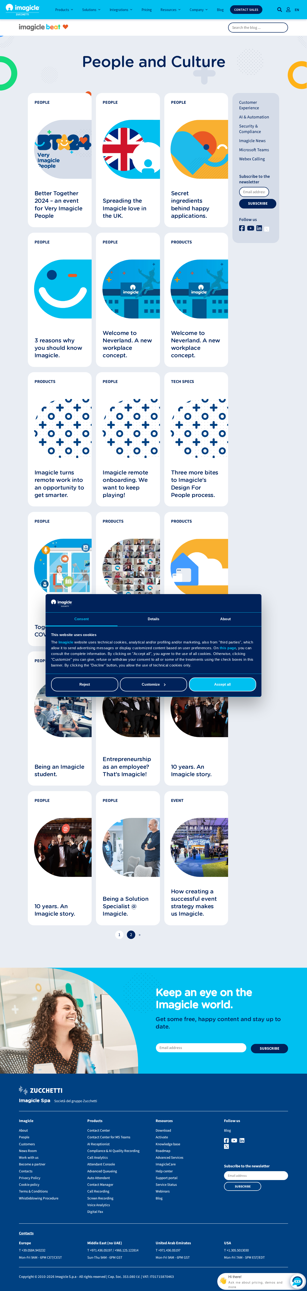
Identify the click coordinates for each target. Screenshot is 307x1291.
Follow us (248, 219)
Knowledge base (168, 1143)
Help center (164, 1171)
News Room (28, 1150)
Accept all (222, 684)
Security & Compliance (250, 129)
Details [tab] (153, 619)
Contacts (25, 1171)
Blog (159, 1198)
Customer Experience (249, 105)
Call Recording (98, 1191)
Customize (151, 684)
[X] (266, 228)
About (23, 1130)
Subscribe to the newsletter (254, 179)
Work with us (28, 1157)
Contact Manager (100, 1184)
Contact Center (98, 1130)
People (24, 1137)
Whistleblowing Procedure (38, 1198)
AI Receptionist (98, 1143)
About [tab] (225, 619)
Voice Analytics (98, 1205)
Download (163, 1130)
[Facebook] (242, 228)
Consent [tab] (81, 619)
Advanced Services (169, 1157)
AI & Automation (254, 117)
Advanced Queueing (102, 1171)
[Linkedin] (259, 228)
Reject (84, 684)
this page (228, 648)
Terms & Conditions (33, 1191)
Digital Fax (95, 1211)
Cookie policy (29, 1184)
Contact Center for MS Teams (108, 1137)
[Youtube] (251, 228)
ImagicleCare (166, 1164)
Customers (27, 1143)
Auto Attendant (98, 1178)
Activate (162, 1137)
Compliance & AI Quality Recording (113, 1150)
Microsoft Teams (254, 150)
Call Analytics (97, 1157)
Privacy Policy (29, 1178)
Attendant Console (101, 1164)
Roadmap (163, 1150)
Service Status (166, 1184)
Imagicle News (252, 141)
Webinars (163, 1191)
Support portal (166, 1178)
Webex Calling (252, 159)
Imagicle (66, 642)
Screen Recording (100, 1198)
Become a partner (32, 1164)
